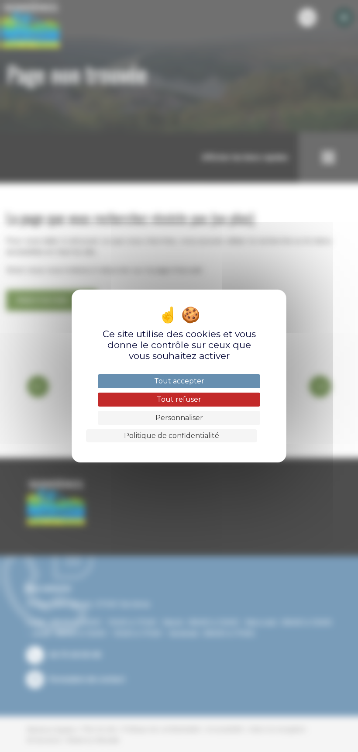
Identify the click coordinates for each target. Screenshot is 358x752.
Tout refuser (179, 399)
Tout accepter (179, 381)
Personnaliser (179, 418)
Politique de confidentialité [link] (171, 435)
